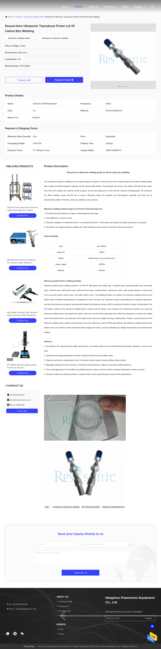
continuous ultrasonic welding (66, 507)
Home (65, 6)
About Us (93, 6)
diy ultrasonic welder (91, 507)
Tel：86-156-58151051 (18, 604)
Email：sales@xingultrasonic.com (22, 609)
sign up (149, 618)
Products (78, 6)
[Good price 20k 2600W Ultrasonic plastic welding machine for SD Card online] (22, 345)
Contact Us (110, 6)
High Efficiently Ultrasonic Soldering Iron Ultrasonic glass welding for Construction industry (21, 262)
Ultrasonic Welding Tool (33, 17)
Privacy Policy (29, 646)
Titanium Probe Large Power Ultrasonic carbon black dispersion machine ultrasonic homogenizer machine (22, 210)
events (125, 6)
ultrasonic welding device (113, 507)
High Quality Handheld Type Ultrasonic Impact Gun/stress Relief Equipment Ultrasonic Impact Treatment (22, 315)
